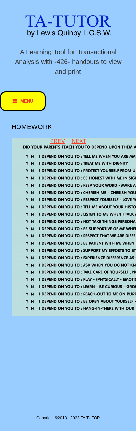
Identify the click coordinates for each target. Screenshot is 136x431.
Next (79, 141)
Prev (57, 141)
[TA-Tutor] (68, 26)
